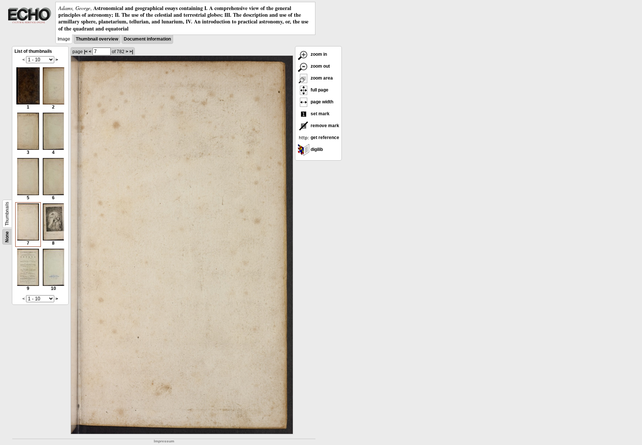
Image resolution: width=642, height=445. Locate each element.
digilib (316, 149)
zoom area (321, 78)
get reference (324, 137)
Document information (147, 39)
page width (321, 101)
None (7, 236)
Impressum (164, 441)
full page (318, 90)
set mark (319, 113)
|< (86, 51)
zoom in (318, 54)
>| (131, 51)
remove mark (324, 125)
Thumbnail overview (97, 39)
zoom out (319, 66)
